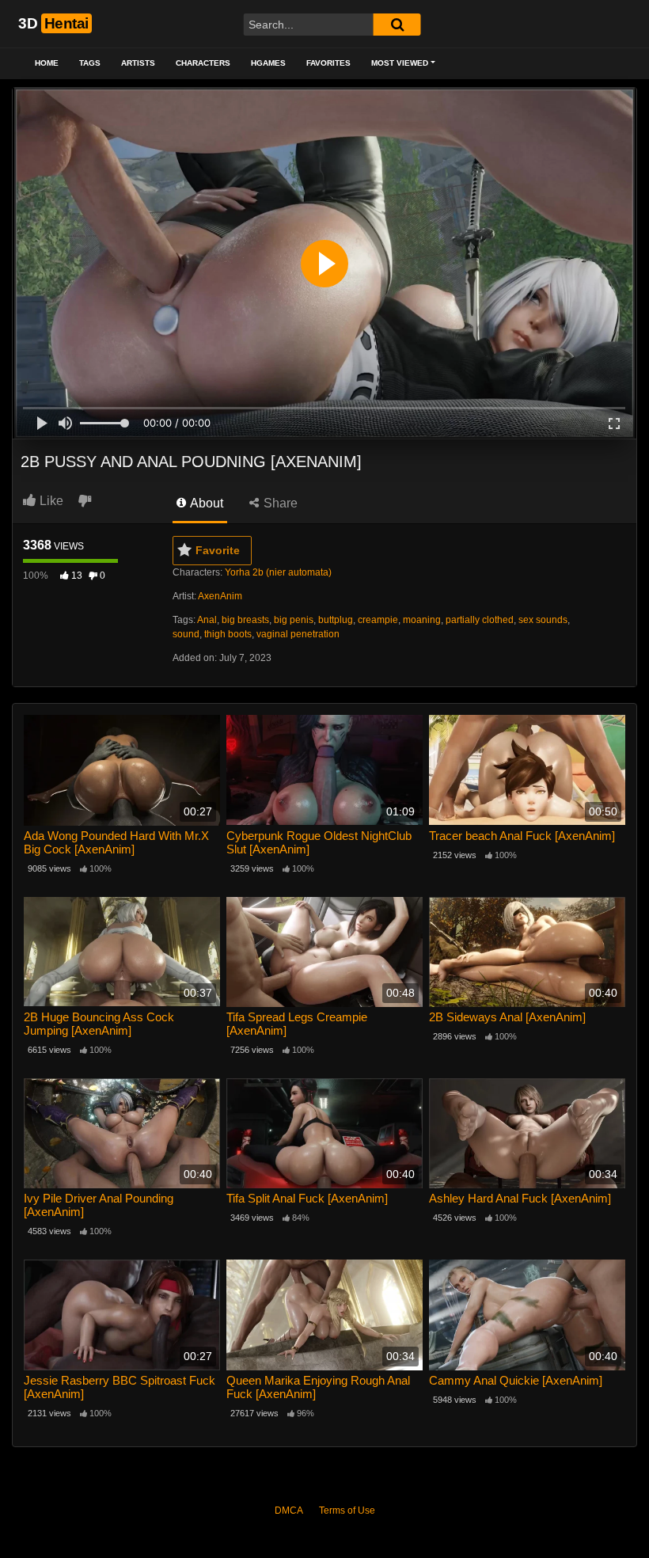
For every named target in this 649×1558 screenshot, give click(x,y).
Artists (138, 63)
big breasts (245, 619)
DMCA (289, 1510)
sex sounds (542, 619)
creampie (378, 619)
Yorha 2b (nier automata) (278, 572)
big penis (293, 619)
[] (397, 24)
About (205, 503)
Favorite (217, 550)
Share (279, 503)
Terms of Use (347, 1510)
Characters (203, 63)
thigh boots (228, 634)
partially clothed (480, 619)
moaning (422, 619)
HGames (268, 63)
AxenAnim (220, 596)
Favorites (328, 63)
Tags (90, 63)
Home (47, 63)
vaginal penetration (298, 634)
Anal (207, 619)
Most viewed (399, 63)
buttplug (335, 619)
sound (186, 634)
